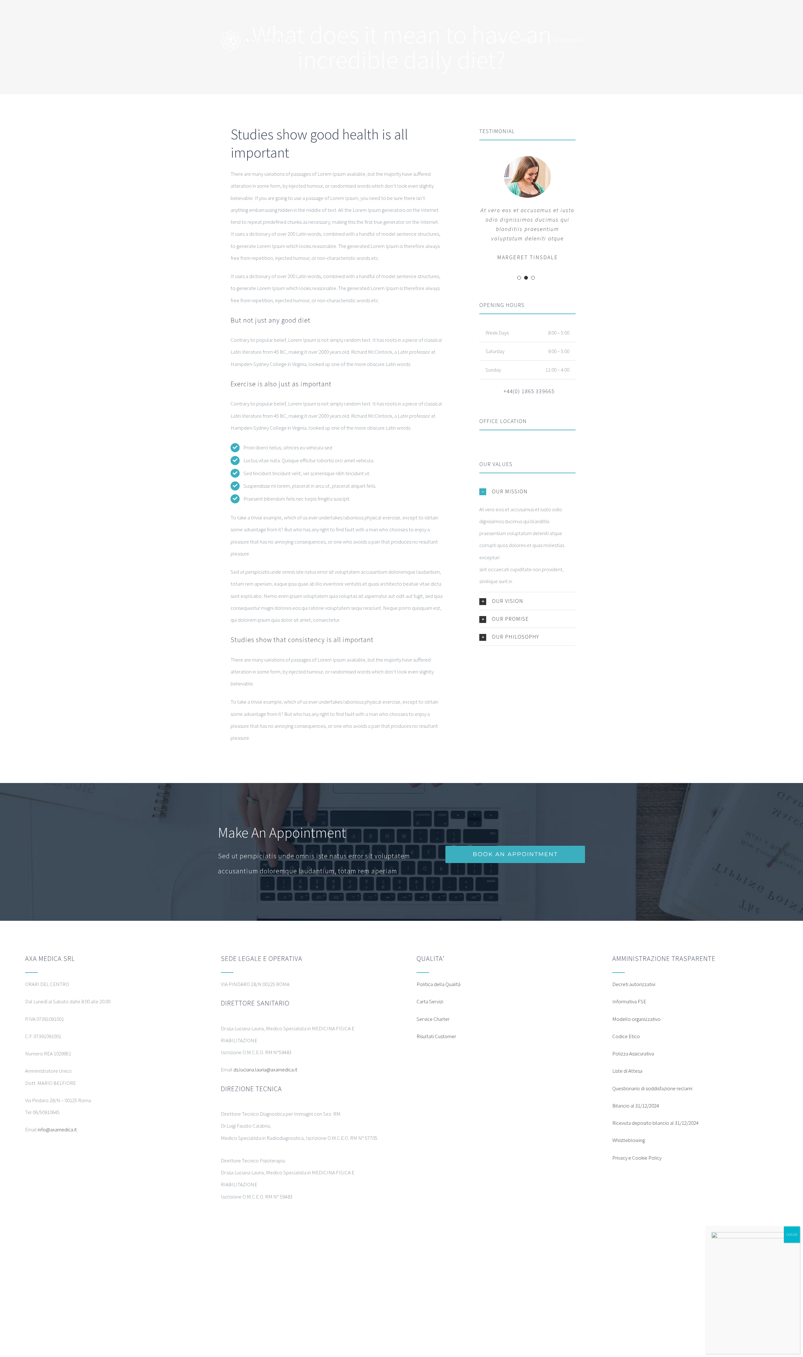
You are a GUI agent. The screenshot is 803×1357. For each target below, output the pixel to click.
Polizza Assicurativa (633, 1053)
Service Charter (433, 1019)
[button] (527, 491)
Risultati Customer (436, 1036)
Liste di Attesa (627, 1070)
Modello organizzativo (636, 1019)
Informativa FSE (629, 1001)
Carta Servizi (430, 1001)
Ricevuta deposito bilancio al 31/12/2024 (655, 1122)
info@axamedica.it (57, 1129)
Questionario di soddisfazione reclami (652, 1088)
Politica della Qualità (438, 984)
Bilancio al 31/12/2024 (635, 1105)
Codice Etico (626, 1036)
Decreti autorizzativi (633, 984)
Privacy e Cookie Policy (637, 1157)
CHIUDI (791, 1234)
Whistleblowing (628, 1140)
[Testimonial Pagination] (519, 278)
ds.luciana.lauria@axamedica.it (265, 1069)
